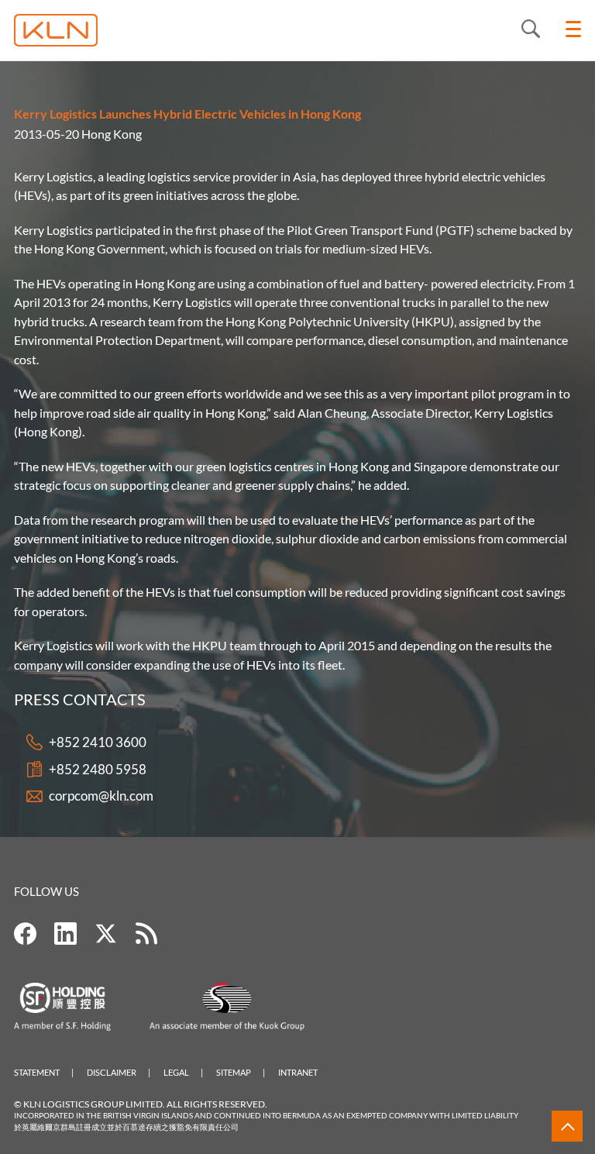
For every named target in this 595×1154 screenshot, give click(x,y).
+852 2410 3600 (97, 742)
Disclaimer (111, 1072)
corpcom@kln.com (101, 795)
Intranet (298, 1072)
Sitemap (233, 1072)
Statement (37, 1072)
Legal (176, 1072)
